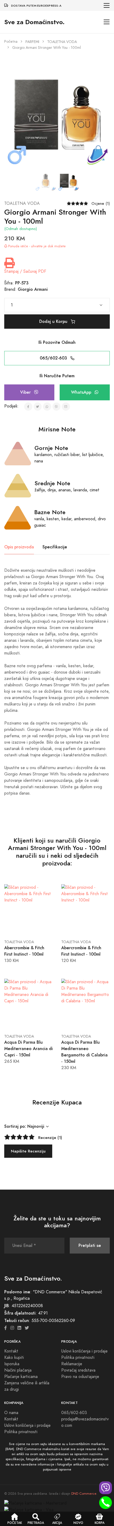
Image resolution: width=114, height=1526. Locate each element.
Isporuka (11, 1364)
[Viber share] (56, 406)
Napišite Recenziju (28, 1151)
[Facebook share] (28, 406)
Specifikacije (54, 547)
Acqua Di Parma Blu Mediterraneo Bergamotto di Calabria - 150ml (84, 1051)
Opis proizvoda (19, 547)
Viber (26, 392)
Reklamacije (71, 1364)
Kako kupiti (14, 1357)
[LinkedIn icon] (19, 1328)
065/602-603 (54, 358)
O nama (11, 1413)
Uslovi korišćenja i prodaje (84, 1351)
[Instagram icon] (12, 1328)
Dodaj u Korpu (54, 321)
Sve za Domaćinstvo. (34, 22)
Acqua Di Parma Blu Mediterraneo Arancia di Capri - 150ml (28, 1048)
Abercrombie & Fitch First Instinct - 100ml (24, 951)
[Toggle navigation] (106, 5)
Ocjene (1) (100, 203)
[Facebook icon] (5, 1328)
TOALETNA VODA (62, 41)
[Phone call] (105, 1502)
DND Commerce (83, 1493)
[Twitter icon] (27, 1328)
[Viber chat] (105, 1487)
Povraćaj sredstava (78, 1370)
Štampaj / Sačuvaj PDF (25, 271)
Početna (10, 41)
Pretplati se (89, 1245)
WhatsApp (82, 392)
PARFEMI (32, 41)
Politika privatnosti (77, 1357)
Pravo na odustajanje (80, 1377)
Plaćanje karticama (21, 1377)
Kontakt (11, 1351)
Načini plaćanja (18, 1370)
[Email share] (66, 406)
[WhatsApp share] (47, 406)
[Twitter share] (38, 406)
